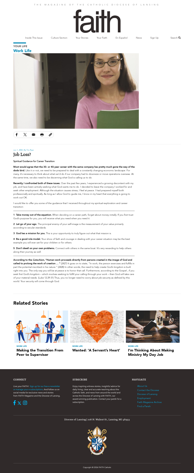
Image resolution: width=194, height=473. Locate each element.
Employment (144, 398)
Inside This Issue (33, 38)
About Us (142, 386)
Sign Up (154, 38)
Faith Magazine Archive (149, 402)
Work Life (22, 51)
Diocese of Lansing (147, 394)
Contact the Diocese (148, 390)
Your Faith (102, 38)
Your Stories (82, 38)
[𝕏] (20, 403)
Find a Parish (144, 406)
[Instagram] (25, 403)
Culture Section (59, 38)
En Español (121, 38)
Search (174, 38)
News (139, 38)
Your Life (20, 46)
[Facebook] (15, 403)
